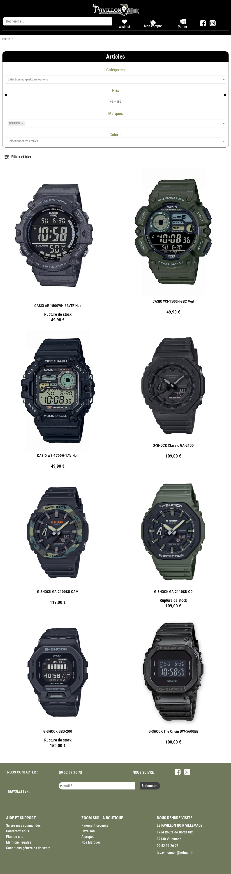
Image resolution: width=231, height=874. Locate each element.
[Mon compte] (153, 22)
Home (6, 39)
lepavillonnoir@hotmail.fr (175, 852)
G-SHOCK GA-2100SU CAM (58, 591)
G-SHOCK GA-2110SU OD (173, 591)
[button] (17, 156)
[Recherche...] (57, 21)
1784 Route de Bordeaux (175, 832)
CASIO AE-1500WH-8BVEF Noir (57, 305)
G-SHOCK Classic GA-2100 (173, 445)
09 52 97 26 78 (70, 772)
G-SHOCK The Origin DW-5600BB (173, 731)
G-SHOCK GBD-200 (57, 731)
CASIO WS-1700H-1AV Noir (58, 455)
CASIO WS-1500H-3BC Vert (173, 301)
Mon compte (153, 26)
